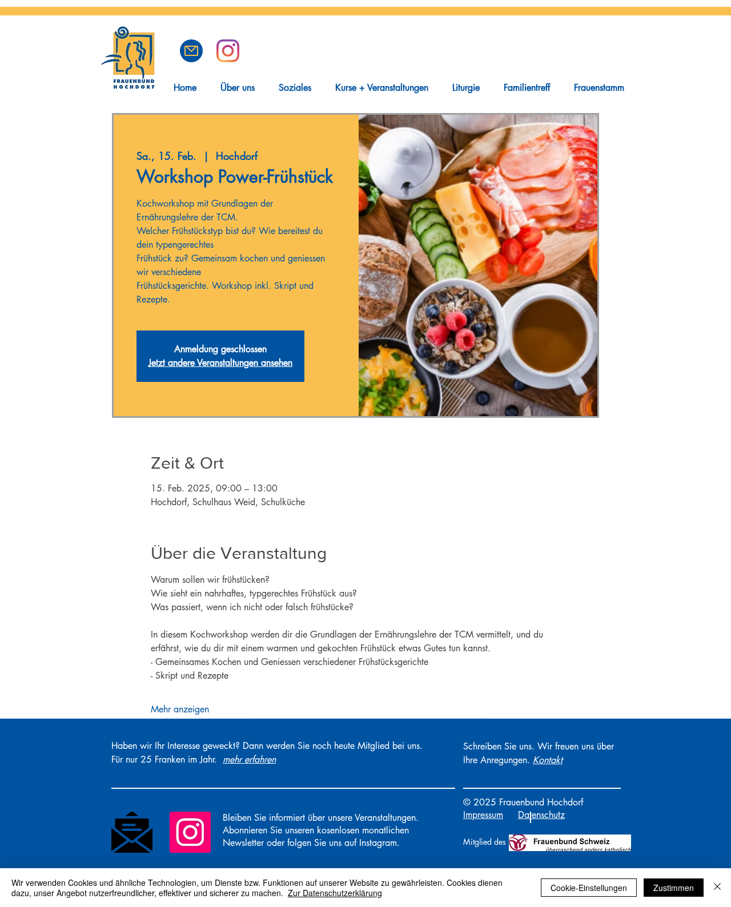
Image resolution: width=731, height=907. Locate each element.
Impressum (483, 815)
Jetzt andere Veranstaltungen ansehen (220, 363)
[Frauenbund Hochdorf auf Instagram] (227, 50)
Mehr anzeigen (180, 709)
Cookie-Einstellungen (589, 887)
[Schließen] (717, 887)
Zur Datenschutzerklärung (335, 892)
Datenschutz (541, 815)
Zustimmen (673, 887)
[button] (191, 50)
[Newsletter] (131, 832)
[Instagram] (190, 832)
